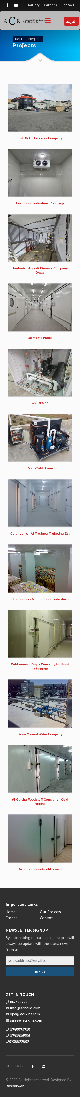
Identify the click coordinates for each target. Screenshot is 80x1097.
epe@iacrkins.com (25, 1014)
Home (19, 39)
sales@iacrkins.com (26, 1020)
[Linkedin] (16, 5)
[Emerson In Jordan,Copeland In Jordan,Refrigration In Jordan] (40, 108)
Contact (46, 917)
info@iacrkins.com (25, 1008)
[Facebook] (7, 5)
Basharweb (15, 1086)
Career (11, 917)
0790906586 (20, 1035)
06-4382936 (19, 1002)
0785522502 (19, 1041)
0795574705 (20, 1029)
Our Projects (50, 911)
